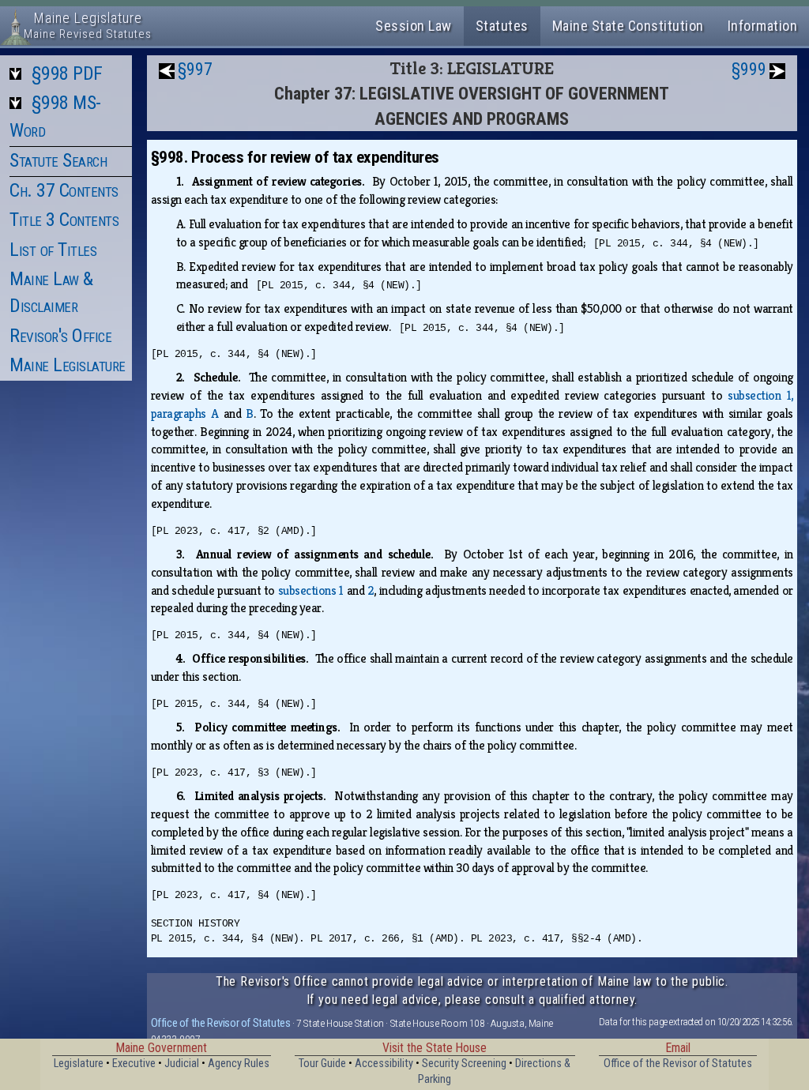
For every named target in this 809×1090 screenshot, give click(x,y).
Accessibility (384, 1063)
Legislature (78, 1063)
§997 (195, 69)
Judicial (181, 1063)
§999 (749, 69)
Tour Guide (322, 1063)
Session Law (413, 25)
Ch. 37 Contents (64, 190)
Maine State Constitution (628, 25)
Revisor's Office (60, 336)
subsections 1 (311, 590)
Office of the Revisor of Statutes (221, 1023)
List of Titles (52, 250)
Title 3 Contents (64, 220)
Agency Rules (238, 1063)
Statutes (502, 25)
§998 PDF (67, 73)
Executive (134, 1063)
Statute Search (58, 160)
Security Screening (464, 1063)
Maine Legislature (67, 365)
